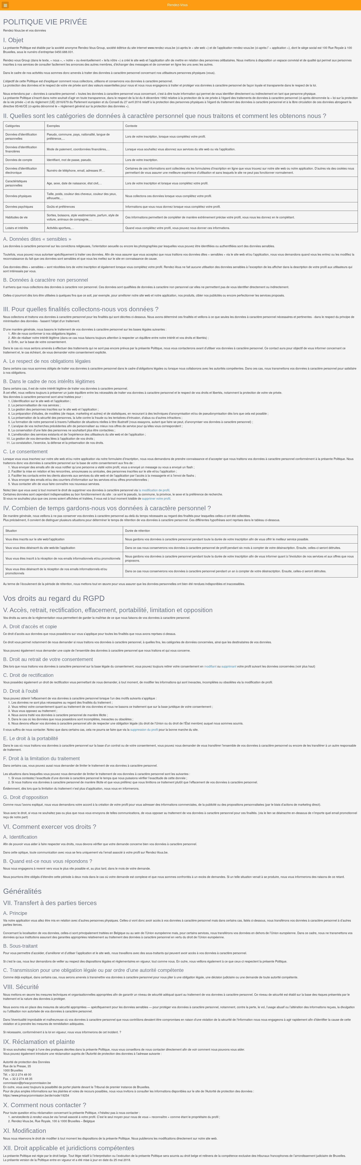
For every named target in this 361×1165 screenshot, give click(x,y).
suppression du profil (144, 729)
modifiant (210, 666)
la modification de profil (154, 490)
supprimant (228, 666)
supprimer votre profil (156, 498)
